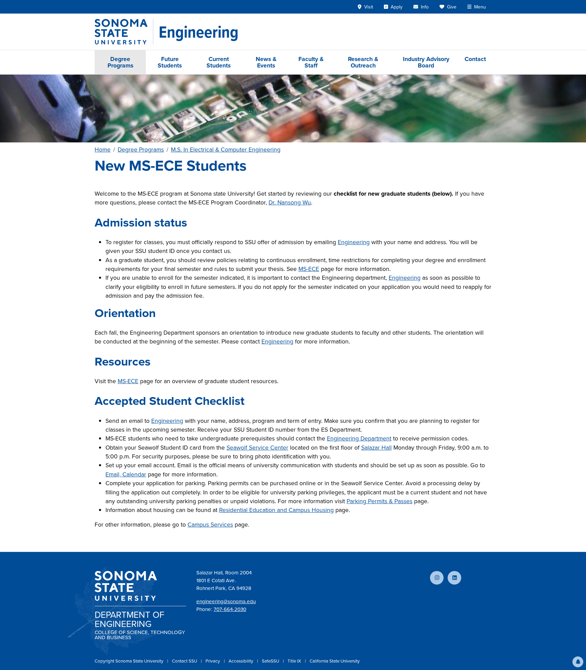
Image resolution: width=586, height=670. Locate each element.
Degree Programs (120, 62)
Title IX (295, 661)
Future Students (170, 62)
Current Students (219, 62)
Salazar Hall (376, 447)
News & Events (266, 62)
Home (103, 149)
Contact (475, 59)
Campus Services (210, 524)
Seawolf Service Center (257, 447)
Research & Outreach (363, 62)
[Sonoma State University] (124, 31)
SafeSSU (271, 661)
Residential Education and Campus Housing (276, 510)
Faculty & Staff (311, 62)
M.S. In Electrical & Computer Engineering (225, 149)
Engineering (354, 242)
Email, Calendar (125, 474)
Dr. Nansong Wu (290, 202)
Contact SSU (185, 661)
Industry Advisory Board (426, 62)
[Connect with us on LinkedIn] (454, 578)
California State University (335, 661)
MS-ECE (308, 268)
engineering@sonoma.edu (226, 601)
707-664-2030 (230, 609)
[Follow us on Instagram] (437, 578)
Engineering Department (359, 438)
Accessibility (241, 661)
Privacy (213, 661)
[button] (577, 661)
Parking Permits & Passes (379, 501)
